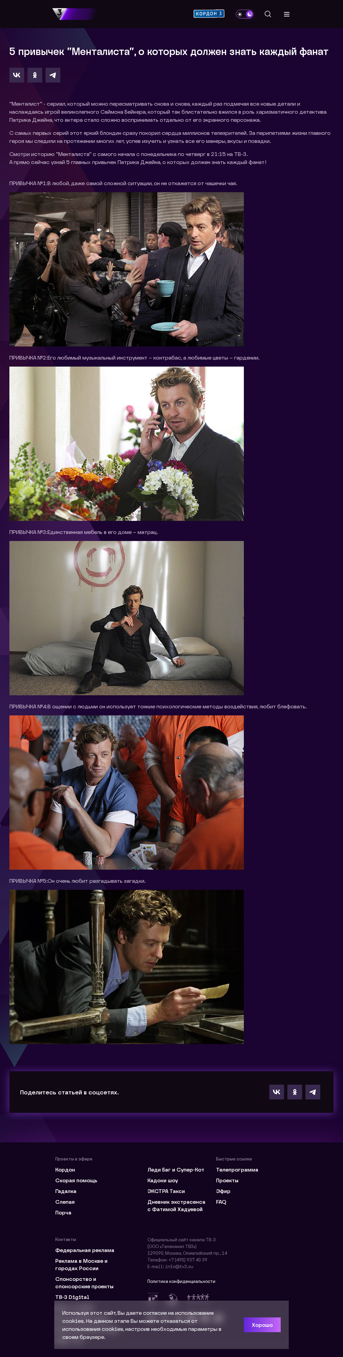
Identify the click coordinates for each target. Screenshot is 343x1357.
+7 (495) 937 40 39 (187, 1259)
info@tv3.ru (179, 1266)
